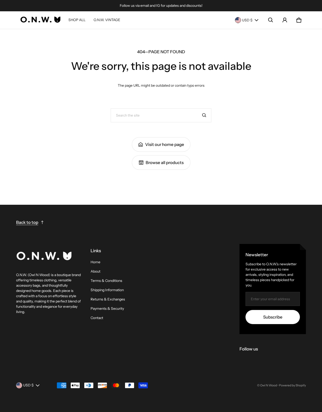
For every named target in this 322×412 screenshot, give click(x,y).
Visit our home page (164, 144)
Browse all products (165, 162)
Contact (97, 318)
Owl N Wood (268, 385)
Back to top (27, 222)
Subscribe (273, 317)
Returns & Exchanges (108, 299)
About (95, 271)
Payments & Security (107, 308)
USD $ (247, 20)
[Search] (204, 115)
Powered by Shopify (292, 385)
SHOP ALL (77, 20)
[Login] (285, 20)
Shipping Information (107, 290)
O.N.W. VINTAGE (107, 20)
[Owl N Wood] (40, 20)
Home (95, 262)
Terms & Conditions (106, 280)
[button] (271, 20)
